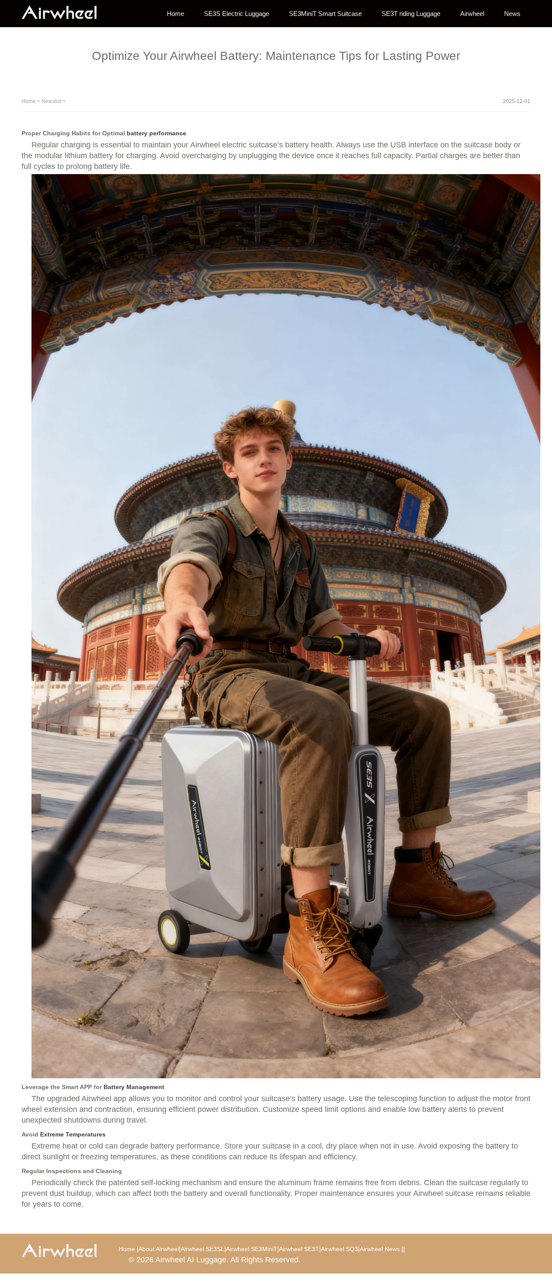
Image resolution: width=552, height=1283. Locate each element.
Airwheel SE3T (299, 1249)
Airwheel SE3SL (202, 1249)
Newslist (51, 101)
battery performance (156, 133)
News (512, 13)
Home (175, 13)
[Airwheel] (65, 13)
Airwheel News (380, 1249)
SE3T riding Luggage (411, 13)
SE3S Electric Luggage (236, 13)
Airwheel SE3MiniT (251, 1249)
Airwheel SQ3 (339, 1249)
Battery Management (134, 1086)
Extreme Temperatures (73, 1134)
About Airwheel (158, 1249)
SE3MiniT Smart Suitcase (325, 13)
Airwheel (472, 13)
